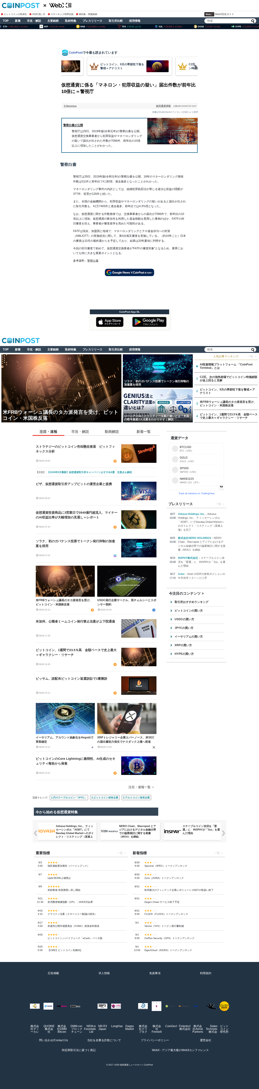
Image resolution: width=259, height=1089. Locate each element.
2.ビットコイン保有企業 (104, 797)
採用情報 (134, 20)
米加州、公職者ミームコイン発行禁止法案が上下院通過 (75, 621)
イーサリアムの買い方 (189, 636)
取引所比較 (116, 20)
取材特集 (70, 20)
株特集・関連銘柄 (88, 14)
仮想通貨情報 (163, 105)
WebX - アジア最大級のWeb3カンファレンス (180, 1050)
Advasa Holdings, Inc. (191, 513)
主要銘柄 (53, 20)
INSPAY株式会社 (188, 557)
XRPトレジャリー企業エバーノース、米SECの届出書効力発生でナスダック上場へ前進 (125, 739)
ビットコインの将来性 (15, 14)
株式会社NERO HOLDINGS (194, 537)
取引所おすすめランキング (191, 601)
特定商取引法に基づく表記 (79, 1050)
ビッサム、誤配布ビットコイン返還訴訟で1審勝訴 (71, 678)
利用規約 (205, 973)
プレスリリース (92, 20)
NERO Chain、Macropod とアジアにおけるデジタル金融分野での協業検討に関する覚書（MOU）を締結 (137, 831)
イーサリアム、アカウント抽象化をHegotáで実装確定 (64, 739)
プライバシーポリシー (155, 1040)
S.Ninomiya (70, 105)
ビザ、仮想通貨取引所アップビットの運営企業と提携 (74, 484)
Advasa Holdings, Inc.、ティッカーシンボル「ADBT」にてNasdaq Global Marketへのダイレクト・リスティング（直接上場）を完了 (201, 521)
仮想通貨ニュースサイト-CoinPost (136, 1065)
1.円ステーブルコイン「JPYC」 (69, 797)
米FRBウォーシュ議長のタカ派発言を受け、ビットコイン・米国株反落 (64, 602)
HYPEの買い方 (184, 653)
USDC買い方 (38, 14)
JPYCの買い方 (184, 627)
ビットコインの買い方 (189, 610)
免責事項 (155, 973)
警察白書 (92, 260)
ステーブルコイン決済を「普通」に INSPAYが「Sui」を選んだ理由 (201, 561)
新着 (18, 20)
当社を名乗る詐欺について (104, 1040)
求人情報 (104, 973)
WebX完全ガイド (224, 14)
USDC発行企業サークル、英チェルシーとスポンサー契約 (126, 602)
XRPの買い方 (183, 645)
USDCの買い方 (184, 619)
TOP (6, 20)
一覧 (218, 504)
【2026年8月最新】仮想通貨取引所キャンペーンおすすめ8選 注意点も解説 (89, 472)
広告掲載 (53, 973)
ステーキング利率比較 (62, 14)
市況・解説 (34, 20)
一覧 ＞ (252, 356)
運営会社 (205, 1040)
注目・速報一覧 (139, 787)
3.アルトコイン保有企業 (136, 797)
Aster (181, 573)
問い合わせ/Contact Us (53, 1040)
